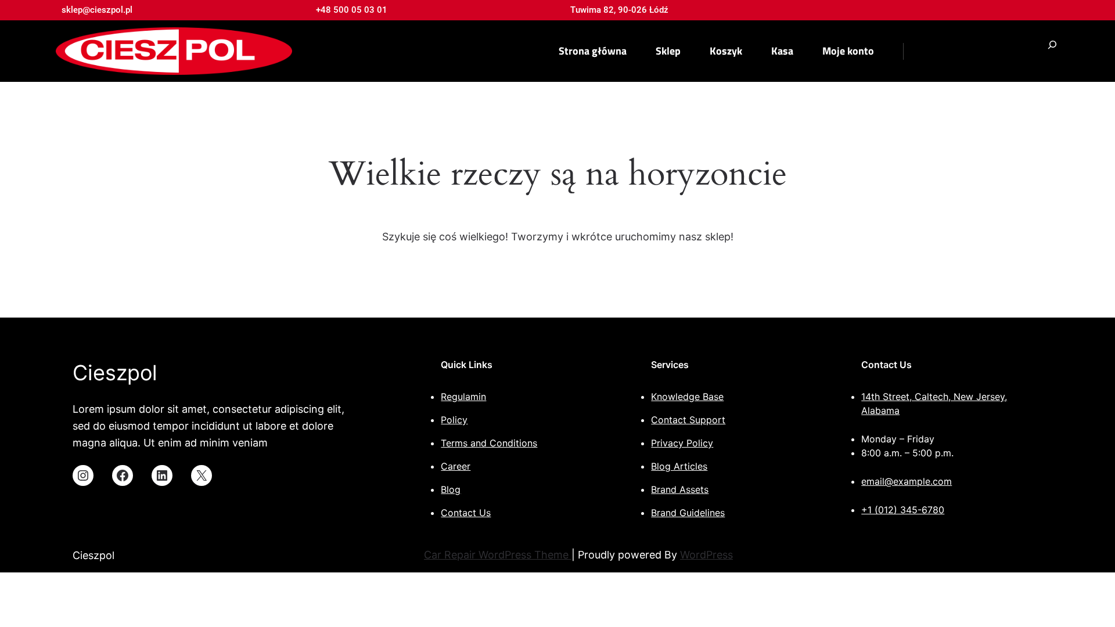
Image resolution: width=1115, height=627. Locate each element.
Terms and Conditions (489, 443)
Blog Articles (679, 466)
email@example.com (906, 481)
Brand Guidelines (688, 512)
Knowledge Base (687, 396)
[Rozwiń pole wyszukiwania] (1052, 51)
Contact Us (466, 512)
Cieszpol (115, 372)
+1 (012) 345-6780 (902, 510)
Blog (451, 489)
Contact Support (688, 420)
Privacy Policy (682, 443)
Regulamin (463, 396)
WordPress (706, 555)
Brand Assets (679, 489)
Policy (454, 420)
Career (455, 466)
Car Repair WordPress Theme (497, 555)
